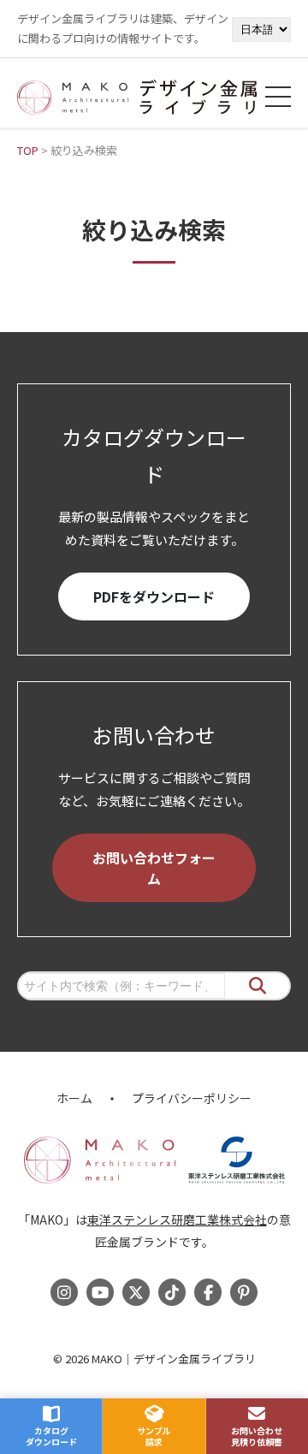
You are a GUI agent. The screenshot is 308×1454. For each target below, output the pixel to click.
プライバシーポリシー (192, 1098)
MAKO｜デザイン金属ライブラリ (174, 1358)
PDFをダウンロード (154, 596)
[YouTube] (100, 1292)
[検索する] (257, 986)
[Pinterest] (244, 1292)
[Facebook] (208, 1292)
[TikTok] (172, 1292)
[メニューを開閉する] (278, 96)
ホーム (74, 1098)
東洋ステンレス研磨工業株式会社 (177, 1219)
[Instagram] (64, 1292)
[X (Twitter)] (136, 1292)
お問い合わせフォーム (154, 867)
